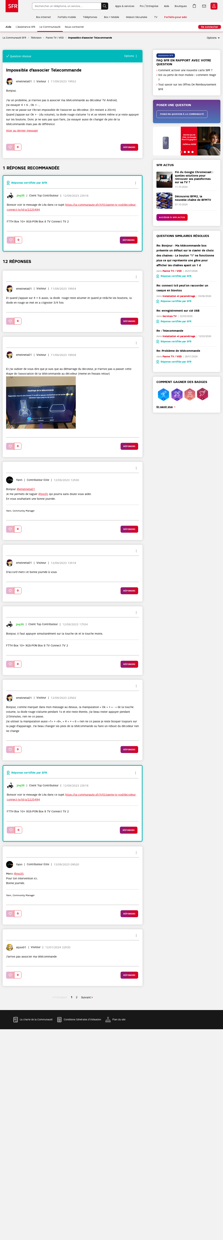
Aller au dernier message (22, 130)
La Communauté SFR (14, 37)
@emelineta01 (26, 489)
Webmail (204, 6)
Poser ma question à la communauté (182, 114)
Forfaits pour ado (175, 17)
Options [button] (212, 37)
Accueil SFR (12, 6)
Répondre (129, 147)
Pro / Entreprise (149, 6)
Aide (166, 6)
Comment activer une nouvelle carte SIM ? (185, 70)
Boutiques (181, 6)
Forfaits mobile (67, 17)
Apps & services (124, 6)
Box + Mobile (111, 17)
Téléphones (90, 17)
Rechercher (104, 6)
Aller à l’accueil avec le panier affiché (194, 6)
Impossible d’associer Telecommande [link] (90, 37)
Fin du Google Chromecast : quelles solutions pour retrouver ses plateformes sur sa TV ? (194, 177)
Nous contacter (74, 27)
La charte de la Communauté (36, 1019)
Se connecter (209, 27)
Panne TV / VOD (55, 37)
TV (155, 17)
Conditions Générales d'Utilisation (82, 1019)
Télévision (36, 37)
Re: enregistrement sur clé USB (177, 310)
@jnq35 (43, 494)
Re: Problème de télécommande (178, 350)
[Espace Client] (213, 6)
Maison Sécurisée (136, 17)
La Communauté (50, 27)
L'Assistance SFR (25, 27)
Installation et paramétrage (179, 296)
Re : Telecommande (169, 330)
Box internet (43, 17)
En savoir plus (164, 406)
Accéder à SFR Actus (172, 217)
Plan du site (118, 1019)
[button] (10, 147)
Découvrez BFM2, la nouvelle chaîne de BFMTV (193, 198)
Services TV (170, 316)
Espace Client (214, 6)
